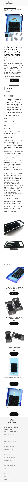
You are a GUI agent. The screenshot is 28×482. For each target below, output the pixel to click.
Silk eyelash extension (11, 8)
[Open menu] (17, 3)
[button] (21, 15)
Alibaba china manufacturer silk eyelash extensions (14, 408)
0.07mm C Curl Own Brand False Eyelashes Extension (14, 318)
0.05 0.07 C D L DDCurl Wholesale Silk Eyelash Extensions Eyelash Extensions (14, 288)
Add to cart (14, 80)
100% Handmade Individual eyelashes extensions (14, 348)
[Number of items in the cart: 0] (22, 3)
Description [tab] (9, 88)
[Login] (19, 3)
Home (5, 8)
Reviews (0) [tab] (9, 91)
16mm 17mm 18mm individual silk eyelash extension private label (14, 378)
